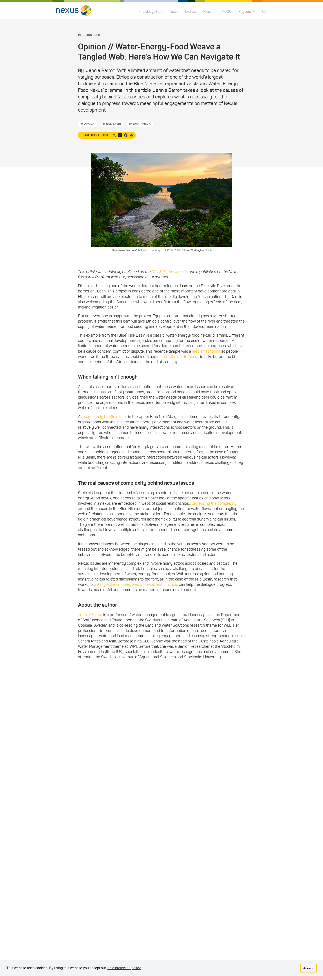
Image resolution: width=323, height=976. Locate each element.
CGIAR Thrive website (169, 271)
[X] (114, 135)
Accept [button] (308, 968)
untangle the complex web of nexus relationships (136, 584)
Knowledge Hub (150, 11)
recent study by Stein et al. (104, 416)
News (174, 11)
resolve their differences (178, 356)
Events (190, 11)
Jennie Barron (90, 614)
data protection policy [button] (124, 968)
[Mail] (131, 135)
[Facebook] (125, 135)
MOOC (226, 11)
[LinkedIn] (120, 135)
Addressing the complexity (213, 503)
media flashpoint (206, 351)
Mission (208, 11)
